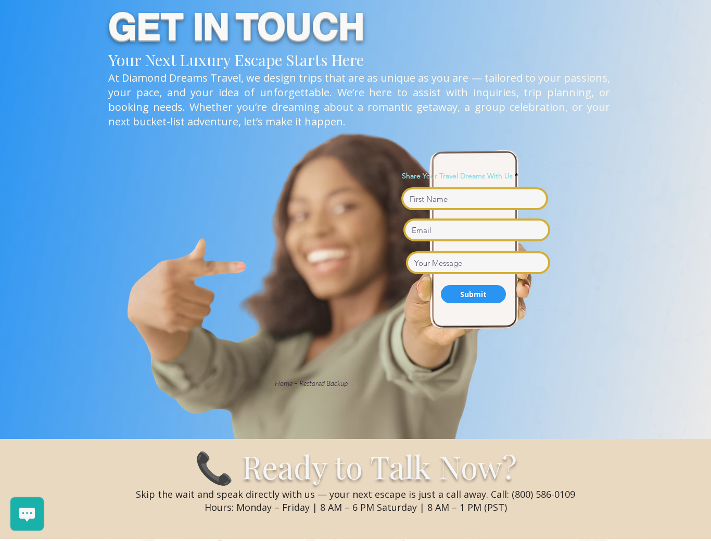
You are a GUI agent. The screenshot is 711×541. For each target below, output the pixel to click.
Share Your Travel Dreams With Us (457, 175)
